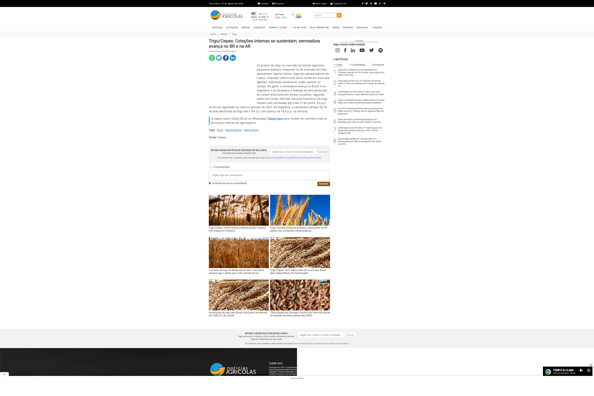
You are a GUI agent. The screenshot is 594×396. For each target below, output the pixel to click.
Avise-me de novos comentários (229, 183)
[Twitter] (366, 3)
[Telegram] (383, 3)
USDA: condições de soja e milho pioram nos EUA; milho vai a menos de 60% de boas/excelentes (361, 101)
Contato (264, 3)
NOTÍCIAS (217, 27)
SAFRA (335, 27)
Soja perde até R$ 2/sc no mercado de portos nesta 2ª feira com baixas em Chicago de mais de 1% (361, 83)
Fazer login (321, 3)
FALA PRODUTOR (319, 27)
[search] (339, 15)
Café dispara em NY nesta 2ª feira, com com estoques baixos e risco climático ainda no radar (361, 93)
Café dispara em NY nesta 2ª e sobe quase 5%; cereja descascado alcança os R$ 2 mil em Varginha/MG (360, 130)
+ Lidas (338, 64)
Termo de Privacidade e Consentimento (281, 158)
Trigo (219, 130)
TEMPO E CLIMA (278, 27)
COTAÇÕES (232, 27)
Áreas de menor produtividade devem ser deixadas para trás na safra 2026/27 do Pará (359, 120)
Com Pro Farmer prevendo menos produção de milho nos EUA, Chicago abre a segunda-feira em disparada (361, 111)
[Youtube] (375, 3)
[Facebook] (362, 3)
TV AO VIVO (299, 27)
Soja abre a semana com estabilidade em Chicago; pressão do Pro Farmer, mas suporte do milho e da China (361, 72)
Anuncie (279, 3)
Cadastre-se (339, 3)
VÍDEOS (246, 27)
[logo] (236, 370)
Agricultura (251, 130)
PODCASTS (259, 27)
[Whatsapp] (379, 3)
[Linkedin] (233, 58)
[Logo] (226, 15)
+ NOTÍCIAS (340, 59)
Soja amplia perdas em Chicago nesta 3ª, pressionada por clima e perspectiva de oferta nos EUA (359, 141)
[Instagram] (370, 3)
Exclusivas (378, 64)
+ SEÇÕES (376, 27)
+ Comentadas (357, 64)
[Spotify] (380, 50)
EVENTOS (348, 27)
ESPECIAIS (362, 27)
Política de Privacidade (311, 158)
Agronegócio (233, 130)
